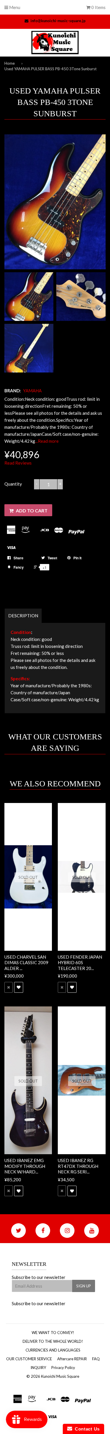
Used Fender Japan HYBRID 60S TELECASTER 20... (80, 962)
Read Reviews (18, 462)
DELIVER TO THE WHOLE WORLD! (53, 1341)
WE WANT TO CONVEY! (53, 1332)
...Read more (47, 441)
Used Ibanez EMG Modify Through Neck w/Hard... (24, 1166)
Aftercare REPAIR (72, 1358)
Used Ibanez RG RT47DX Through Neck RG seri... (78, 1166)
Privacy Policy (63, 1367)
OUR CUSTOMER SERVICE (29, 1358)
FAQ (96, 1358)
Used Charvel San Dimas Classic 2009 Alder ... (26, 962)
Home (9, 63)
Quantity (13, 483)
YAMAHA (32, 390)
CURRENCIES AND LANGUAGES (53, 1350)
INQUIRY (38, 1367)
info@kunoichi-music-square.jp (58, 20)
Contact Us (86, 1428)
